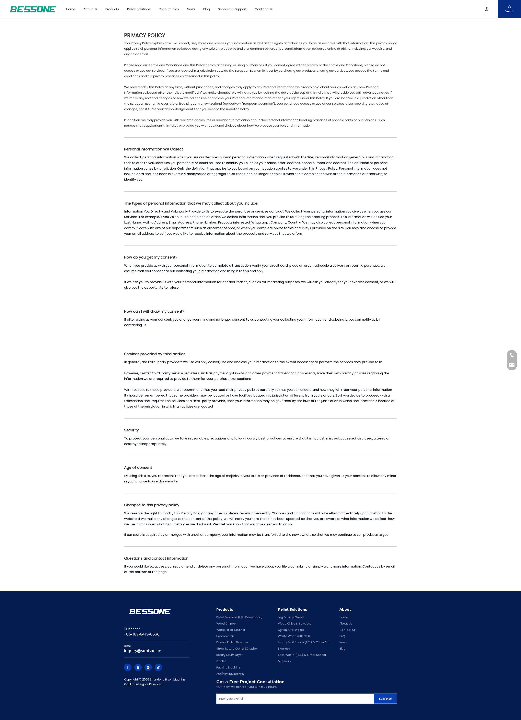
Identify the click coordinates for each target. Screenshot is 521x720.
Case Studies (169, 9)
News (191, 9)
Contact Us (263, 9)
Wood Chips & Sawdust (294, 623)
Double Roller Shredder (232, 642)
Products (112, 9)
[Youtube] (138, 667)
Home (70, 9)
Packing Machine (228, 667)
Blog (206, 9)
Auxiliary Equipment (230, 674)
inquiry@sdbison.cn (142, 651)
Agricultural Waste (291, 630)
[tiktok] (158, 667)
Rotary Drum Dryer (229, 655)
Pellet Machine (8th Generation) (239, 617)
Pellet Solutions (138, 9)
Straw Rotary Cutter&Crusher (237, 649)
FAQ (342, 636)
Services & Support (232, 9)
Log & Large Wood (291, 617)
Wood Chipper (226, 623)
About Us (90, 9)
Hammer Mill (225, 636)
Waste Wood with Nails (294, 636)
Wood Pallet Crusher (230, 630)
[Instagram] (148, 667)
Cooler (221, 661)
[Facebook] (127, 667)
